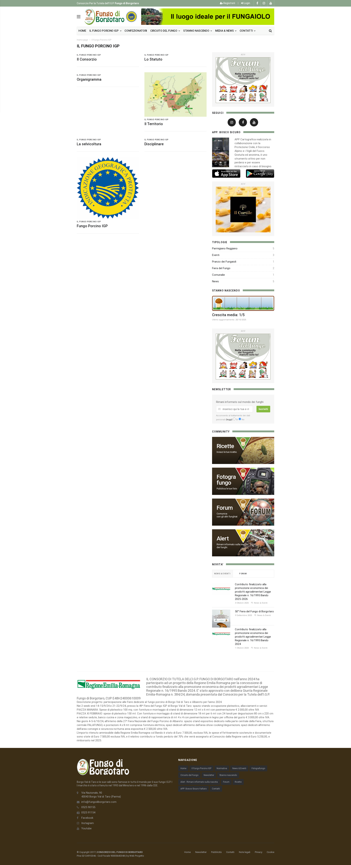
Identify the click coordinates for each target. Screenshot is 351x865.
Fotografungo (258, 768)
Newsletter (209, 775)
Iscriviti (263, 409)
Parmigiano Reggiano (224, 248)
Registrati (229, 3)
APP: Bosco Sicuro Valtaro (193, 788)
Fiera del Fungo (221, 268)
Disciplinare (154, 144)
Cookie (270, 852)
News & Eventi (239, 768)
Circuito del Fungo (189, 775)
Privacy (258, 852)
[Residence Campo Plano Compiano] (207, 16)
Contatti (246, 30)
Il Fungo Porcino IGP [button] (104, 30)
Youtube (86, 828)
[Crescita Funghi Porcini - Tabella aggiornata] (243, 303)
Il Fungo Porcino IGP (101, 40)
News (215, 281)
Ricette (238, 782)
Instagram (87, 823)
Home (82, 30)
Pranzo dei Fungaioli (224, 261)
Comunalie (218, 274)
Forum (226, 782)
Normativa (222, 768)
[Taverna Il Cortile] (243, 209)
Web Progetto (136, 855)
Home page (82, 40)
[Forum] (243, 80)
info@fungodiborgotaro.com (98, 802)
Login (246, 3)
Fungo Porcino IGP (92, 226)
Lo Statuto (153, 59)
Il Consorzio (87, 59)
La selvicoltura (89, 144)
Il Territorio (153, 124)
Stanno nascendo (196, 30)
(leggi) (229, 419)
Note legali (244, 852)
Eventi (215, 255)
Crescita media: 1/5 (228, 315)
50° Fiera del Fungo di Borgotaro (254, 611)
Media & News (224, 30)
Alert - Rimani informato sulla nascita (199, 782)
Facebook (87, 817)
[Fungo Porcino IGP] (108, 188)
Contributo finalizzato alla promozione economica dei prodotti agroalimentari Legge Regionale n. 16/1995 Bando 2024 (253, 637)
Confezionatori (135, 30)
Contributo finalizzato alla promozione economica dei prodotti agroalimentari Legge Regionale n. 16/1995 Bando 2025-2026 (253, 592)
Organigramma (89, 79)
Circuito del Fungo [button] (164, 30)
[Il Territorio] (175, 94)
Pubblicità (216, 852)
